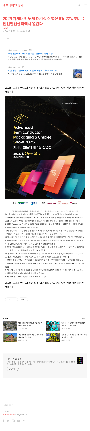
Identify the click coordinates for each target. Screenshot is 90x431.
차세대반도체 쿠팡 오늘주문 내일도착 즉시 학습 (30, 53)
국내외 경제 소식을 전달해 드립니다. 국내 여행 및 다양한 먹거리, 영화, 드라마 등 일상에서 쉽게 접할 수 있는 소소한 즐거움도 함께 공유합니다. (41, 363)
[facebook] (3, 421)
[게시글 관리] (15, 299)
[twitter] (8, 421)
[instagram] (13, 421)
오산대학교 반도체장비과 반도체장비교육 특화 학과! (32, 70)
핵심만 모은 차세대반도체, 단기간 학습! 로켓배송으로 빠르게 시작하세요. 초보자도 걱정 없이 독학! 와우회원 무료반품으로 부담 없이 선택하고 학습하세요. (45, 57)
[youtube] (18, 421)
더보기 (84, 318)
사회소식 (5, 28)
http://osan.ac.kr (14, 67)
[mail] (24, 421)
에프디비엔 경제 (13, 5)
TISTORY (6, 411)
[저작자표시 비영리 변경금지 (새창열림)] (31, 299)
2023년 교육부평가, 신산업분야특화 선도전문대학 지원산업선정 (35, 73)
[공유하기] (12, 299)
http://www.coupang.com (17, 50)
